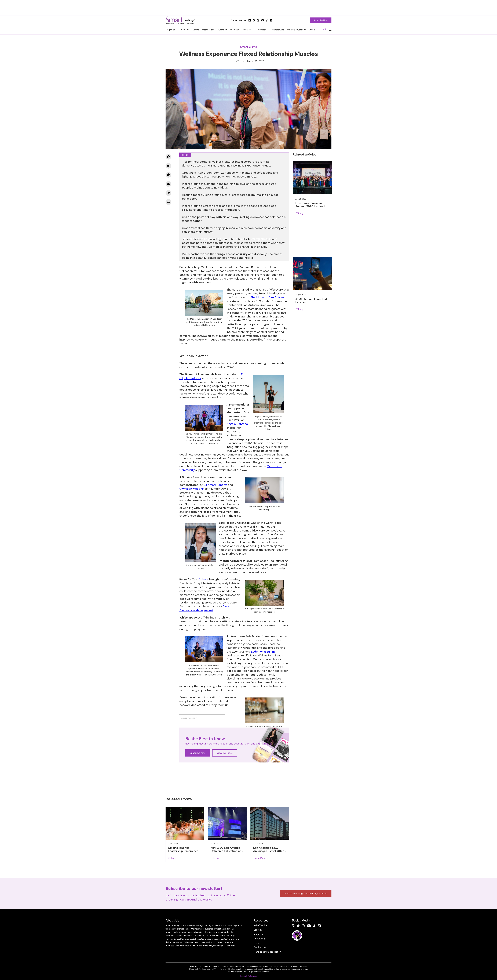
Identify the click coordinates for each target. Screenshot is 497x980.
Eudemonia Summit (263, 651)
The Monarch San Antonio (267, 297)
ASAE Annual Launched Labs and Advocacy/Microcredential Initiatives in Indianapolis (312, 304)
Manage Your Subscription (267, 951)
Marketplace (278, 29)
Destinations (208, 29)
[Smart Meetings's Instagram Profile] (258, 20)
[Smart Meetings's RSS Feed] (271, 20)
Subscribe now (197, 752)
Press (256, 943)
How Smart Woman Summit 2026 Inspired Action (310, 206)
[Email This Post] (168, 184)
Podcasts (261, 29)
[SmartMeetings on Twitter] (168, 166)
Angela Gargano (237, 424)
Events (221, 29)
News (184, 29)
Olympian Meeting (191, 489)
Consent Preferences (248, 976)
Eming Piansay (260, 858)
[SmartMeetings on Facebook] (168, 157)
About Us (314, 29)
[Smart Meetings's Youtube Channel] (309, 925)
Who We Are (261, 925)
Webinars (235, 29)
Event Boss (248, 29)
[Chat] (324, 30)
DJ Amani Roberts (215, 485)
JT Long (240, 61)
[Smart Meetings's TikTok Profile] (267, 20)
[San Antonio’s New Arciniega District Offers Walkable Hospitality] (269, 823)
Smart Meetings (180, 20)
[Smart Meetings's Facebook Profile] (254, 20)
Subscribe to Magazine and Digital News (305, 893)
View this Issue (225, 752)
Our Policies (260, 947)
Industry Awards (295, 29)
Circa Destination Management (204, 608)
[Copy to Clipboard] (168, 193)
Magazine (170, 29)
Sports (196, 29)
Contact (257, 929)
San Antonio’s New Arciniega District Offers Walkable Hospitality (269, 851)
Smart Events (248, 47)
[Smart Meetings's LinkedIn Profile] (249, 20)
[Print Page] (168, 202)
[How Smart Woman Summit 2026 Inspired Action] (312, 177)
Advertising (260, 938)
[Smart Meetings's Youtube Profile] (262, 20)
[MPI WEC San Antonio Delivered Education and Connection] (227, 823)
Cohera (203, 579)
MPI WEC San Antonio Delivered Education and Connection (227, 851)
